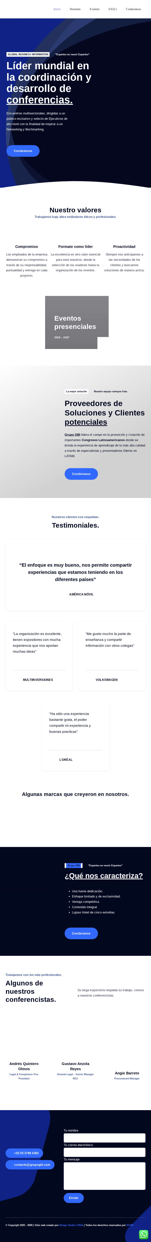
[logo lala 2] (75, 811)
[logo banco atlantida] (44, 822)
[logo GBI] (14, 6)
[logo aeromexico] (106, 822)
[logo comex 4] (117, 811)
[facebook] (138, 1224)
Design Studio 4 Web (71, 1225)
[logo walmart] (33, 811)
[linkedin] (24, 1054)
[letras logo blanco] (19, 1126)
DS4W (130, 1225)
